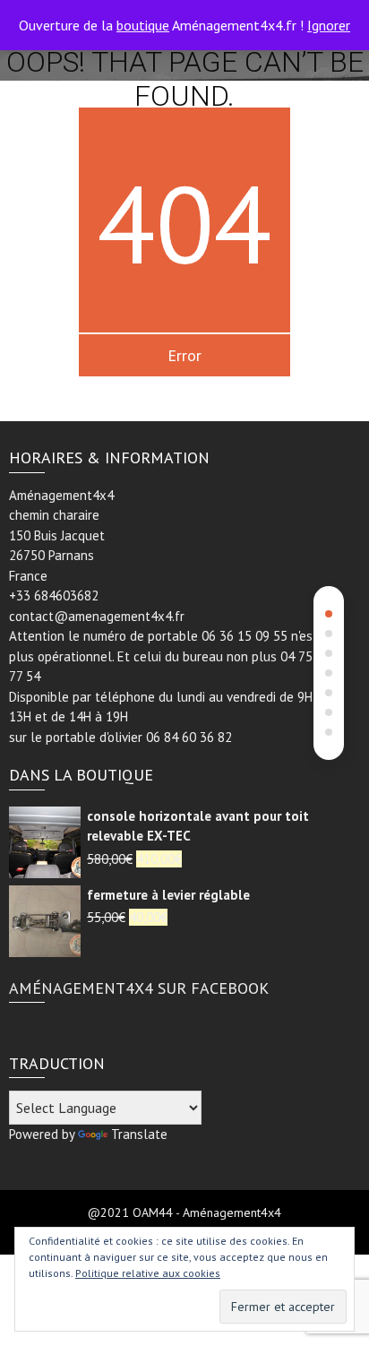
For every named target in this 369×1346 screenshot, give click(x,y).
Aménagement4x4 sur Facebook (139, 988)
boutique (142, 25)
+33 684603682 (54, 595)
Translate (139, 1134)
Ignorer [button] (328, 25)
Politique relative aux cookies (147, 1273)
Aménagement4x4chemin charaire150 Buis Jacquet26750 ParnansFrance (61, 535)
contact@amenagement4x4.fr (96, 616)
